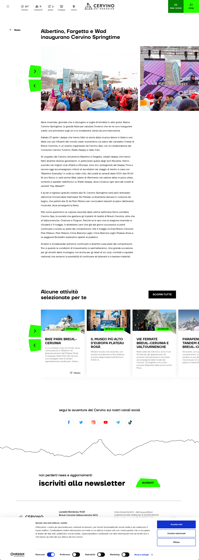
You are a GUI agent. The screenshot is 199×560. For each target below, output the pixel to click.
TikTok (130, 422)
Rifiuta (176, 542)
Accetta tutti (176, 524)
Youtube (106, 422)
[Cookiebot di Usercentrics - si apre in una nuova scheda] (17, 555)
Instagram (93, 422)
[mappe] (61, 6)
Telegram (118, 422)
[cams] (74, 6)
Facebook (69, 422)
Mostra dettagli (141, 554)
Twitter (81, 422)
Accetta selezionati (176, 533)
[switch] (76, 554)
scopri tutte (162, 294)
